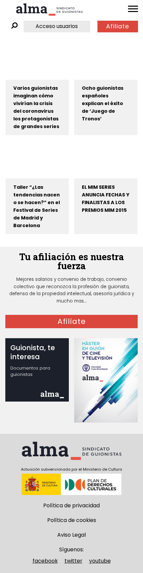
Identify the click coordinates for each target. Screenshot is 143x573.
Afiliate (117, 26)
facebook (45, 561)
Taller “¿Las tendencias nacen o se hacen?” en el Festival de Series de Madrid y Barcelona (36, 206)
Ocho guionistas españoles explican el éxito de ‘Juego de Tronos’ (102, 103)
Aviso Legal (71, 535)
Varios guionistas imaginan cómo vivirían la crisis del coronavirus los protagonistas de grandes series (36, 107)
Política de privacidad (71, 505)
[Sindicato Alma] (49, 9)
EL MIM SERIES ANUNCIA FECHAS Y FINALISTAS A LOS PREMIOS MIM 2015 (105, 198)
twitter (73, 561)
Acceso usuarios (57, 26)
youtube (100, 561)
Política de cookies (71, 520)
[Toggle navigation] (133, 9)
